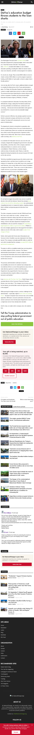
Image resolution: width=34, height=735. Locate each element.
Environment (3, 466)
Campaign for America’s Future (9, 671)
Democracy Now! (5, 676)
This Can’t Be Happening (7, 669)
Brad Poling (5, 27)
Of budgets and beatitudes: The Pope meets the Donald (8, 400)
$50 (19, 371)
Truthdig (3, 679)
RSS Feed (3, 637)
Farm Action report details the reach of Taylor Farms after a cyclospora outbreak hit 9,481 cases (21, 473)
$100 (25, 371)
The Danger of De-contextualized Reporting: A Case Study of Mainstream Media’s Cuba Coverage (20, 481)
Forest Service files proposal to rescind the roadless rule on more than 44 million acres (21, 465)
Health (2, 490)
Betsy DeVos (8, 382)
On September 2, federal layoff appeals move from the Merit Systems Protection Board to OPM (21, 435)
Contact (3, 658)
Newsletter (3, 627)
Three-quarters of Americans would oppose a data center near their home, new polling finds (19, 585)
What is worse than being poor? (26, 400)
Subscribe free (9, 342)
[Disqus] (17, 530)
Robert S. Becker (12, 604)
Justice (2, 414)
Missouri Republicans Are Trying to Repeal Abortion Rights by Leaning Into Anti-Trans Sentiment (21, 443)
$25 (12, 371)
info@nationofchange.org (20, 714)
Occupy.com (9, 29)
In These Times (5, 686)
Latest (2, 630)
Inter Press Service (5, 681)
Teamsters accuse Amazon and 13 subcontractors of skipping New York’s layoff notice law (21, 450)
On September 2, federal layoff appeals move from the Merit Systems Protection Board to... (20, 593)
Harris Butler (11, 597)
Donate (3, 648)
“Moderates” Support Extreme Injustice (20, 576)
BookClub (3, 635)
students (15, 382)
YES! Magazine (4, 683)
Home (2, 625)
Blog (2, 632)
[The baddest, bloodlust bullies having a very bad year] (5, 457)
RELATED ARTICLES (6, 406)
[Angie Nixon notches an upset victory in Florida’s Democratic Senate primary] (5, 498)
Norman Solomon (12, 577)
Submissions (4, 655)
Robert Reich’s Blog (6, 667)
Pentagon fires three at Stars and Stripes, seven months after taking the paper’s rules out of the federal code (21, 412)
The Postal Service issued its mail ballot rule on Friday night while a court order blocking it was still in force (21, 427)
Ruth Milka (11, 589)
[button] (32, 2)
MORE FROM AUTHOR (19, 406)
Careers (3, 651)
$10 (6, 371)
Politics (2, 9)
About (2, 646)
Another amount (9, 375)
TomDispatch (4, 674)
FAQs (2, 653)
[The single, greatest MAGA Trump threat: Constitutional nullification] (5, 420)
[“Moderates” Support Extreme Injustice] (4, 577)
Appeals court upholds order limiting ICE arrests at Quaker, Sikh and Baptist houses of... (20, 610)
